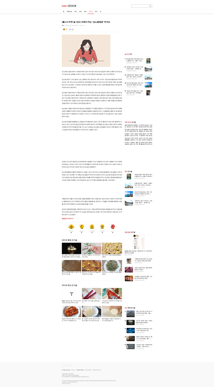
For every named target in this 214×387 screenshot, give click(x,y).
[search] (150, 6)
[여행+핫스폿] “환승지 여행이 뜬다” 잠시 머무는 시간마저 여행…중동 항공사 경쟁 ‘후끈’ (134, 76)
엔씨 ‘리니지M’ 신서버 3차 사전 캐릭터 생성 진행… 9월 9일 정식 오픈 (144, 313)
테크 (96, 11)
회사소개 (73, 370)
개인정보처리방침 (80, 370)
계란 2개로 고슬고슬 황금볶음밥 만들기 (111, 255)
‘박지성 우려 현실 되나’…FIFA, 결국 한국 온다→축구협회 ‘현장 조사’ (134, 92)
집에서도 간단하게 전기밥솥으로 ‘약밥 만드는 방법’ (91, 273)
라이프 (91, 11)
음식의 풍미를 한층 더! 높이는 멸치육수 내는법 (71, 273)
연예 (80, 11)
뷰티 (75, 11)
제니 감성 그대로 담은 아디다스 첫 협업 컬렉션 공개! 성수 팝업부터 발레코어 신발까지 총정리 (71, 256)
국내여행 (128, 70)
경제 (85, 11)
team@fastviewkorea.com (84, 376)
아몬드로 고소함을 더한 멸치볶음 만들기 (111, 273)
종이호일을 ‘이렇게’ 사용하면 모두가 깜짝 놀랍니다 (111, 319)
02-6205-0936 (66, 376)
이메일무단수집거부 (97, 370)
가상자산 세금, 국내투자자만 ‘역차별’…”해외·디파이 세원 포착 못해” (144, 346)
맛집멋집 (137, 280)
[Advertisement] (92, 145)
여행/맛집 (69, 11)
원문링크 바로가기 (68, 218)
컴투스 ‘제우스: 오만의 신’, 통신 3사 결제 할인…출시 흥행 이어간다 (144, 338)
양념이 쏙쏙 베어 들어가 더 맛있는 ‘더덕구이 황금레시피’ (71, 319)
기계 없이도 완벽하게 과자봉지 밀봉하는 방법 (112, 301)
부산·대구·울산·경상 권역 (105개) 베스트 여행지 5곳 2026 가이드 (134, 84)
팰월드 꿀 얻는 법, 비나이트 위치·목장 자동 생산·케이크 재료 (71, 301)
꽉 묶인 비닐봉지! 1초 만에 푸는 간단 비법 (91, 255)
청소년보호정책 (88, 370)
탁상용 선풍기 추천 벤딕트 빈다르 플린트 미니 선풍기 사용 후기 (134, 60)
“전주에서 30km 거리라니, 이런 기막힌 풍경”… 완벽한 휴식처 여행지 (134, 68)
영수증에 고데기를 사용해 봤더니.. (91, 301)
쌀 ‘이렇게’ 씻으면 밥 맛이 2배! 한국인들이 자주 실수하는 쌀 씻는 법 (91, 320)
